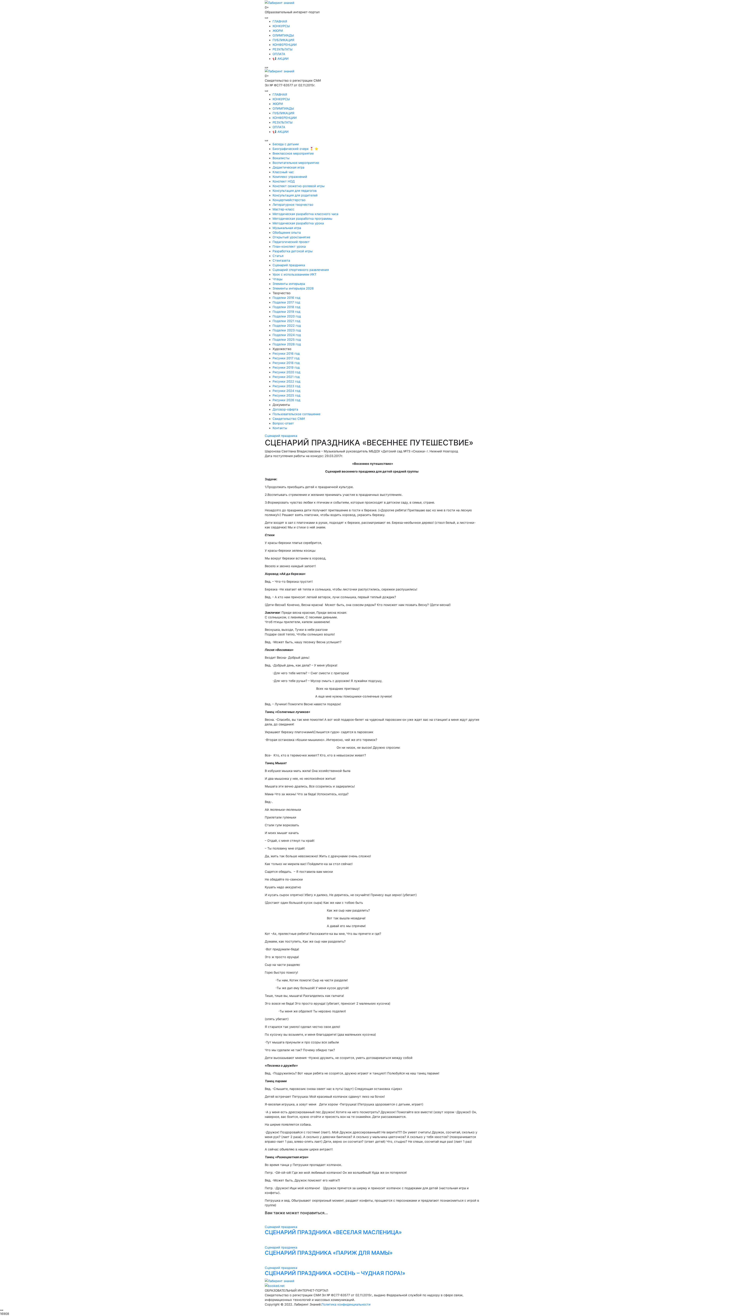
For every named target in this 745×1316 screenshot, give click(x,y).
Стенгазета (281, 260)
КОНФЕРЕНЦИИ (285, 45)
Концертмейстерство (289, 200)
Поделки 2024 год (287, 335)
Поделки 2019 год (286, 312)
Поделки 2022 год (287, 325)
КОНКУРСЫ (281, 26)
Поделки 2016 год (286, 298)
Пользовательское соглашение (296, 414)
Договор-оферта (285, 409)
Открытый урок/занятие (291, 237)
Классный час (283, 172)
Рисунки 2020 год (286, 372)
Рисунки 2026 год (286, 400)
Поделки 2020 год (287, 316)
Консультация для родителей (295, 195)
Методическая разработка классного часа (305, 214)
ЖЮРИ (278, 31)
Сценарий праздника (289, 265)
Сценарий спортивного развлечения (301, 270)
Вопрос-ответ (283, 423)
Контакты (280, 428)
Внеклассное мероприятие (293, 153)
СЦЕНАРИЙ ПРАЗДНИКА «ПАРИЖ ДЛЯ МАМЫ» (329, 1252)
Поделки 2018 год (286, 307)
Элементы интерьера (289, 284)
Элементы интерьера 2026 (293, 288)
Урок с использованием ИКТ (294, 274)
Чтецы (277, 279)
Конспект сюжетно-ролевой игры (299, 186)
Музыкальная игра (287, 228)
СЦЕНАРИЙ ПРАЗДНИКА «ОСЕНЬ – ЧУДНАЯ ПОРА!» (335, 1273)
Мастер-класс (283, 209)
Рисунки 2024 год (286, 391)
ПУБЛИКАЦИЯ (283, 40)
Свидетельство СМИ (289, 419)
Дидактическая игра (288, 167)
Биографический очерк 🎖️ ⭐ (295, 149)
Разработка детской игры (293, 251)
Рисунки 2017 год (286, 358)
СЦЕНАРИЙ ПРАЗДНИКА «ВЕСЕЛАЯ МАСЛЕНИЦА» (333, 1232)
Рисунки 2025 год (286, 395)
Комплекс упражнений (290, 177)
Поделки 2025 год (287, 339)
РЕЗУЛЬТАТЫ (283, 49)
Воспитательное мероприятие (296, 163)
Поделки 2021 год (286, 321)
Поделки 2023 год (287, 330)
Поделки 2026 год (287, 344)
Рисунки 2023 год (286, 386)
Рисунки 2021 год (286, 377)
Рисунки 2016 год (286, 353)
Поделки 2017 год (286, 302)
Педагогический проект (291, 242)
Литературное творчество (293, 205)
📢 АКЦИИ (280, 58)
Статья (278, 256)
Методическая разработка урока (298, 223)
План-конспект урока (289, 246)
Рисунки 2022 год (286, 381)
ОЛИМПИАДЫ (283, 35)
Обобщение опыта (287, 232)
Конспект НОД (284, 181)
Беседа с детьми (286, 144)
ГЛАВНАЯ (280, 21)
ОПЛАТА (279, 54)
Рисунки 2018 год (286, 363)
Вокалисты (281, 158)
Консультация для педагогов (295, 191)
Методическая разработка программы (302, 218)
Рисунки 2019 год (286, 367)
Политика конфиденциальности (346, 1304)
